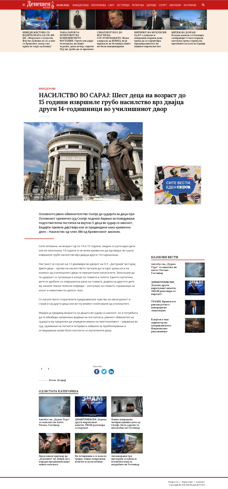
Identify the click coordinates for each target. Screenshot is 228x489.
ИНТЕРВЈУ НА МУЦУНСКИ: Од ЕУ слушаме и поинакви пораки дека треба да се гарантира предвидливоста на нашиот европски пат (150, 39)
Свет (111, 5)
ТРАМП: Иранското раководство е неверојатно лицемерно (163, 306)
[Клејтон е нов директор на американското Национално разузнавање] (195, 325)
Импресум (173, 482)
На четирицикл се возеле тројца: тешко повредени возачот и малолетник (90, 459)
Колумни (190, 5)
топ (53, 380)
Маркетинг (187, 482)
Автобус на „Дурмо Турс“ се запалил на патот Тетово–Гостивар (54, 422)
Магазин (175, 5)
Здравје (151, 5)
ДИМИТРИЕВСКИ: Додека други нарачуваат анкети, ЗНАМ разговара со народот (90, 423)
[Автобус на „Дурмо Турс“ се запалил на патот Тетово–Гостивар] (54, 406)
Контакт (200, 482)
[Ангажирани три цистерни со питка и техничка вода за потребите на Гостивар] (127, 443)
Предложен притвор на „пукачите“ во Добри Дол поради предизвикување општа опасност (54, 460)
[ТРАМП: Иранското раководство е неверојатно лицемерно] (195, 307)
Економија (98, 5)
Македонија (81, 5)
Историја (123, 5)
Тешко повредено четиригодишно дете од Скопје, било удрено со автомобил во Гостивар (125, 423)
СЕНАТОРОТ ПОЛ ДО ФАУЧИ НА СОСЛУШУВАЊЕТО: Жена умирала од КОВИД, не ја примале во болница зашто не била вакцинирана (114, 39)
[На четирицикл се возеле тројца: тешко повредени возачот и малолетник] (91, 443)
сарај (62, 380)
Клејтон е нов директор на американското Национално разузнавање (161, 325)
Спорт (163, 5)
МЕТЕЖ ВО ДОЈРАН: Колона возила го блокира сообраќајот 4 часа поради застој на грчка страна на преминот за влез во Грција (188, 38)
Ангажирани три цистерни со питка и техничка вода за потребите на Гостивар (125, 460)
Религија (138, 5)
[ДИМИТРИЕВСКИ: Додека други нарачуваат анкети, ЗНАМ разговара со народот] (91, 406)
